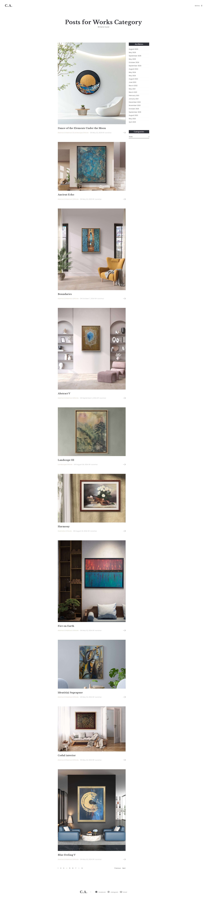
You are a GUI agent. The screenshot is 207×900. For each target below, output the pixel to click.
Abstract (61, 133)
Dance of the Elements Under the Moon (82, 128)
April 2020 (132, 122)
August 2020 (133, 115)
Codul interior (67, 755)
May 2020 (132, 119)
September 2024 (135, 66)
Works (86, 133)
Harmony (64, 526)
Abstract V (64, 393)
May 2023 (132, 75)
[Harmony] (92, 498)
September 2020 (135, 112)
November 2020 (135, 105)
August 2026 (133, 49)
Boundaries (65, 294)
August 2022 (133, 79)
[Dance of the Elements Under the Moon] (92, 83)
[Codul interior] (92, 728)
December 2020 (135, 102)
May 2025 (132, 59)
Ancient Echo (66, 194)
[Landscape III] (92, 431)
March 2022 (133, 85)
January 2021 (134, 99)
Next (124, 868)
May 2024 (132, 72)
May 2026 (132, 52)
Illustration (62, 531)
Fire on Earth (66, 626)
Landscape (78, 133)
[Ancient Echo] (92, 166)
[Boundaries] (92, 249)
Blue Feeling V (67, 855)
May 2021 (132, 89)
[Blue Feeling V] (92, 810)
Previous (117, 868)
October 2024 (134, 62)
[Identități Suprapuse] (92, 664)
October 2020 (134, 109)
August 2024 (133, 69)
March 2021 (133, 92)
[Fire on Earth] (92, 581)
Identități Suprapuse (70, 692)
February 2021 (134, 95)
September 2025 (135, 56)
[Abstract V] (92, 349)
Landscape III (66, 460)
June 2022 (132, 82)
